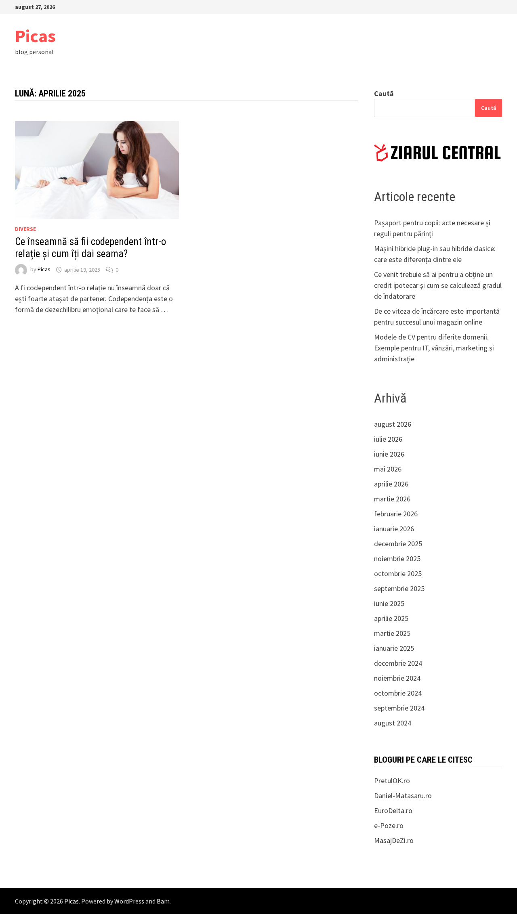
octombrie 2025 (398, 573)
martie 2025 (392, 633)
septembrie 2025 (399, 588)
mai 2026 (387, 469)
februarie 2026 (396, 513)
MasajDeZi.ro (394, 840)
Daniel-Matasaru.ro (403, 795)
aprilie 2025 (391, 618)
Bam (163, 901)
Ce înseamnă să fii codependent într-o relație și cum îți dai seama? (90, 248)
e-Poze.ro (389, 825)
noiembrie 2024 (397, 678)
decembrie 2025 (398, 543)
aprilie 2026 (391, 483)
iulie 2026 (388, 439)
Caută (383, 93)
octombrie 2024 (398, 693)
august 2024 (392, 722)
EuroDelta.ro (393, 810)
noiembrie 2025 (397, 558)
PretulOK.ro (392, 780)
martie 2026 (392, 498)
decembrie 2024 (398, 663)
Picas (35, 36)
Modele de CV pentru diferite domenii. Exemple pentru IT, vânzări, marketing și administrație (434, 347)
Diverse (25, 229)
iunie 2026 (389, 454)
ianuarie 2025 (394, 648)
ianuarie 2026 (394, 528)
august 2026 (392, 424)
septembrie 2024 (399, 708)
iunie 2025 (389, 603)
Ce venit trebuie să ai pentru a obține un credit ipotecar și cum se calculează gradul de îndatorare (438, 285)
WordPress (129, 901)
